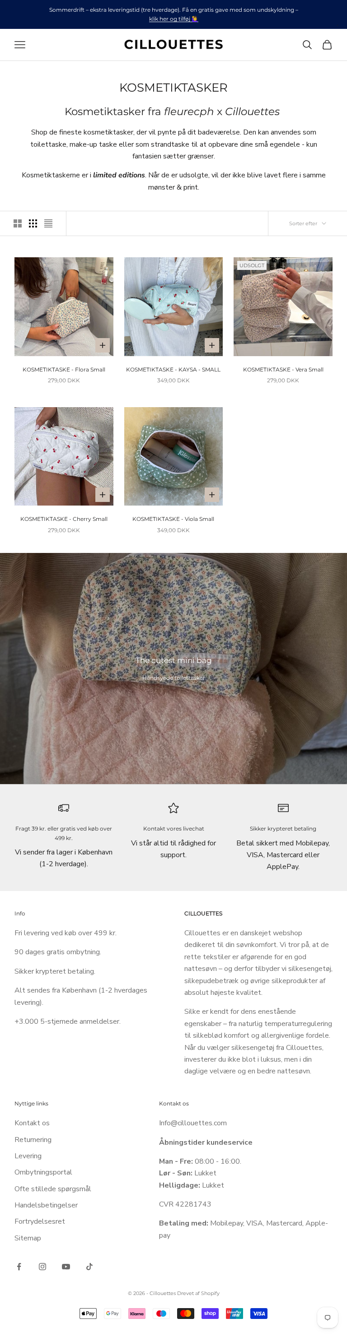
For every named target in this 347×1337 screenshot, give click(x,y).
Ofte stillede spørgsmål (52, 1189)
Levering (28, 1156)
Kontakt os (32, 1123)
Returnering (33, 1140)
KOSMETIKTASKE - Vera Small (283, 369)
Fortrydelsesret (39, 1221)
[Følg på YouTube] (65, 1266)
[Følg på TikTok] (89, 1266)
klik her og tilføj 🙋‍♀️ (173, 18)
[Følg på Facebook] (18, 1266)
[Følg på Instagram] (42, 1266)
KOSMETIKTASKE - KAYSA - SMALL (173, 369)
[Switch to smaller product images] (33, 223)
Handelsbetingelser (46, 1205)
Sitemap (27, 1238)
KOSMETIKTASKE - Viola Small (173, 518)
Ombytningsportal (43, 1172)
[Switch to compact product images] (48, 223)
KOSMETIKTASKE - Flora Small (64, 369)
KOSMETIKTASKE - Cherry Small (64, 518)
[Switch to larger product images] (18, 223)
